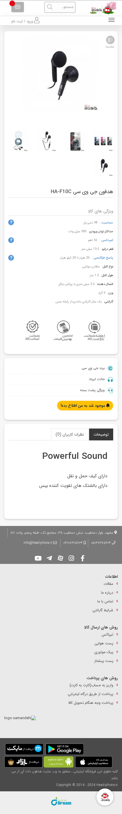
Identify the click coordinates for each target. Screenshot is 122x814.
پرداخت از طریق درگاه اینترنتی (90, 694)
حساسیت (107, 222)
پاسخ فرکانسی (103, 257)
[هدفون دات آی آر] (102, 8)
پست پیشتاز (103, 661)
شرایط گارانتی (102, 610)
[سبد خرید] (17, 7)
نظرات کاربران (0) (70, 434)
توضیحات (101, 434)
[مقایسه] (110, 40)
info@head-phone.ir (38, 542)
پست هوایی (103, 643)
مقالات (108, 584)
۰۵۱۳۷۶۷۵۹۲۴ (101, 542)
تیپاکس (107, 635)
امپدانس (107, 240)
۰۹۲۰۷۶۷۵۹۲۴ (73, 542)
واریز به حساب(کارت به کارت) (91, 685)
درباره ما (107, 593)
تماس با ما (105, 601)
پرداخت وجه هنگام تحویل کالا (90, 703)
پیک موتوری (103, 652)
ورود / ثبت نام (22, 21)
